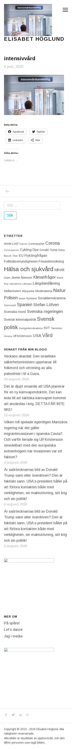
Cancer (23, 243)
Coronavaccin (11, 250)
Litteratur (27, 284)
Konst (60, 277)
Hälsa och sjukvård (28, 269)
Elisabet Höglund (34, 39)
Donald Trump (48, 249)
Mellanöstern (12, 291)
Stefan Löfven (46, 304)
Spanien (24, 304)
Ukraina (8, 336)
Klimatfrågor (44, 277)
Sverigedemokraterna (31, 328)
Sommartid (10, 305)
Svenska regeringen (45, 311)
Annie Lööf (11, 243)
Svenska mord (15, 312)
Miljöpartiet (28, 291)
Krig (6, 284)
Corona (52, 243)
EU (21, 255)
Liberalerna (15, 284)
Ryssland (31, 298)
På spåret (12, 623)
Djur (36, 250)
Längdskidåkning (46, 283)
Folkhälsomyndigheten (21, 261)
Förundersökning (51, 261)
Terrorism (56, 328)
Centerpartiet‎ (36, 243)
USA (37, 335)
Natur (59, 290)
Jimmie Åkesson (21, 277)
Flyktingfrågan (35, 255)
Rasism (22, 298)
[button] (28, 20)
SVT (47, 328)
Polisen (11, 297)
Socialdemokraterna (52, 298)
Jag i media (13, 636)
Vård (47, 335)
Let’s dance (13, 630)
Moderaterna (43, 291)
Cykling (26, 250)
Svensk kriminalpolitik (20, 319)
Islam (7, 277)
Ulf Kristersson (22, 336)
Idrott (59, 269)
